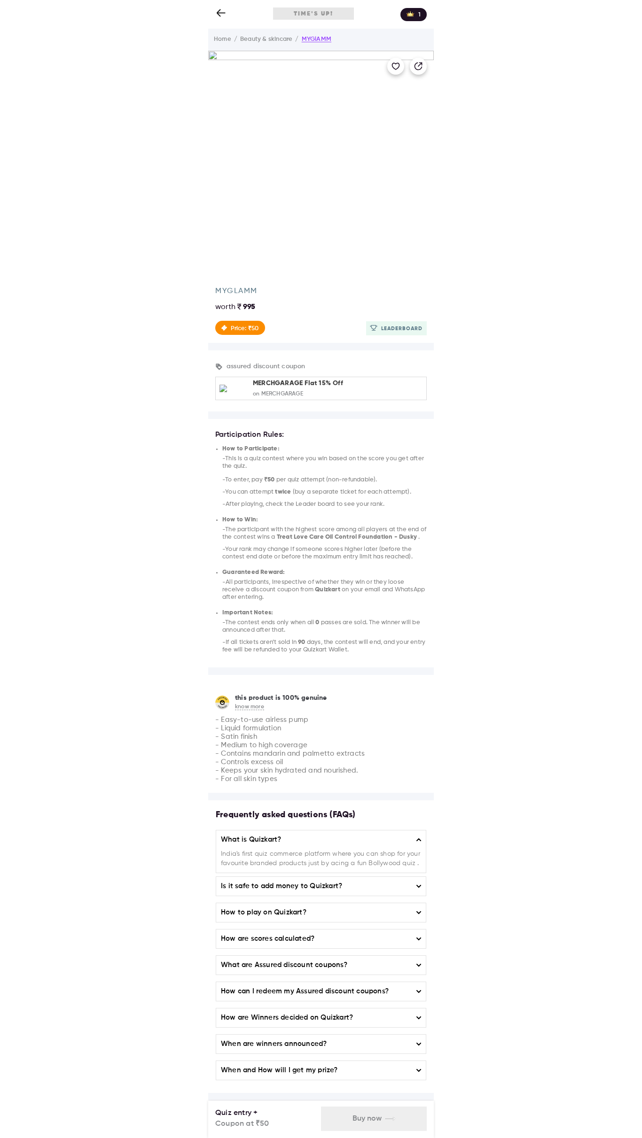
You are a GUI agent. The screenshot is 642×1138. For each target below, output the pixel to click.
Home (222, 39)
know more (249, 707)
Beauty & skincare (266, 39)
